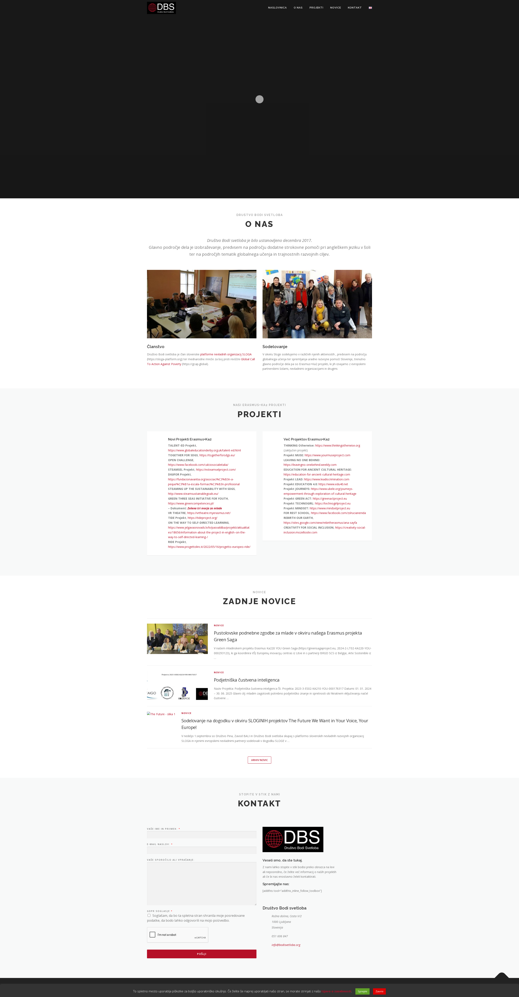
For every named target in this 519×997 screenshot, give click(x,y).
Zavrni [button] (379, 991)
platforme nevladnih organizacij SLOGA (226, 354)
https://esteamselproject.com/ (216, 469)
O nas (298, 7)
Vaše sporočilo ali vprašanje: (171, 859)
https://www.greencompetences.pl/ (191, 503)
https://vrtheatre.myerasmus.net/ (209, 513)
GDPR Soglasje (159, 911)
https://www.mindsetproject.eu (330, 508)
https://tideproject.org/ (202, 518)
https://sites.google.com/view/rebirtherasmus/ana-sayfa (320, 523)
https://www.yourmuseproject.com (327, 455)
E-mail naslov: (159, 844)
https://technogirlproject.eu (333, 503)
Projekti (316, 7)
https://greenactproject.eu (330, 498)
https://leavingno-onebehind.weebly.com (310, 465)
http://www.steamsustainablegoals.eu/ (193, 494)
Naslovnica (277, 7)
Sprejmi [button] (362, 991)
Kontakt (355, 7)
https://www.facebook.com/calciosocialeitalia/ (198, 465)
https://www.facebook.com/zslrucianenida (338, 513)
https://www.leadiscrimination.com (326, 479)
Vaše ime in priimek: (163, 828)
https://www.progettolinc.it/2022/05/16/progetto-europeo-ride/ (209, 547)
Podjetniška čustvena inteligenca (247, 680)
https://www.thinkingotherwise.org (337, 445)
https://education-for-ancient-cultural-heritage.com (317, 474)
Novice (335, 7)
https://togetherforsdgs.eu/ (217, 455)
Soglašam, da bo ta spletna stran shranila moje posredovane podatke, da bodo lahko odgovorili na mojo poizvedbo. (196, 918)
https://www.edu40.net (333, 484)
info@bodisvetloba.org (286, 945)
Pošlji (201, 954)
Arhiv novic (259, 760)
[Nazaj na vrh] (502, 978)
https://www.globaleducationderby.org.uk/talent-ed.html (204, 450)
